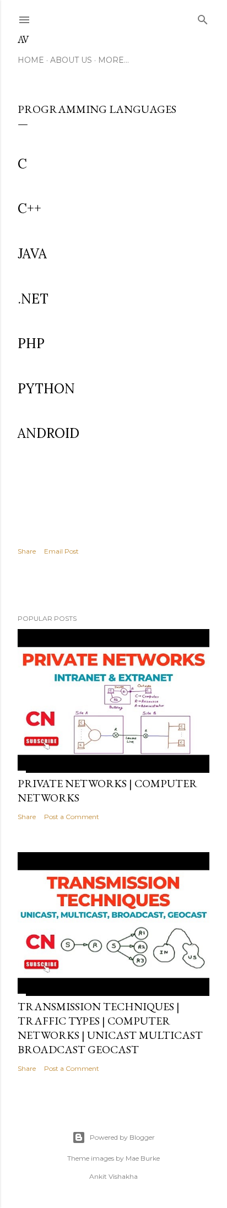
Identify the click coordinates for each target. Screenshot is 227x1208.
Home (31, 60)
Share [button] (27, 551)
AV (23, 39)
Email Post (61, 551)
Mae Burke (143, 1158)
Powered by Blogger (122, 1137)
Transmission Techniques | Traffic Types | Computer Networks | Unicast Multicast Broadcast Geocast (110, 1028)
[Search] (202, 17)
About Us (71, 60)
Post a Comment (71, 816)
